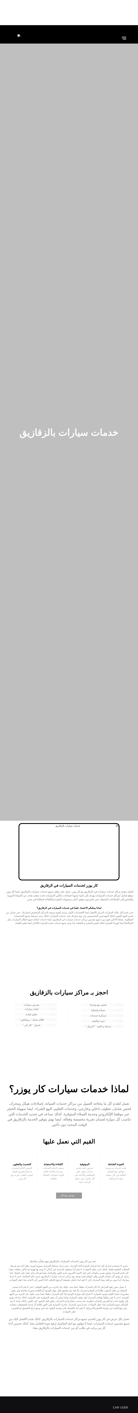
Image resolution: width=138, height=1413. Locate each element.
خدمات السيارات (104, 895)
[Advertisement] (69, 12)
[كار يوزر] (16, 38)
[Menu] (124, 38)
